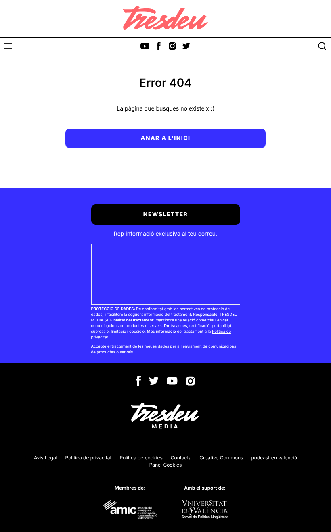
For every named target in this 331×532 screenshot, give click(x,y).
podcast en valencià (274, 458)
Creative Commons (221, 458)
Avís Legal (45, 458)
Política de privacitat (88, 458)
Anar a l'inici (166, 138)
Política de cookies (141, 458)
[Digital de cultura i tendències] (165, 18)
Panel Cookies (165, 465)
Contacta (181, 458)
